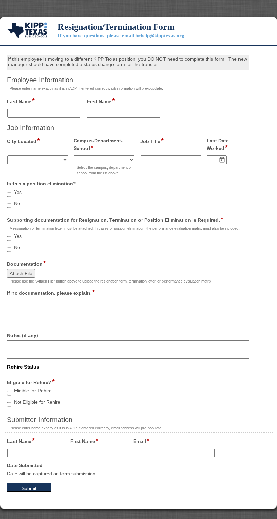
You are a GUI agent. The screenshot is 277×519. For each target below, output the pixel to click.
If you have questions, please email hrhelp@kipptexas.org (121, 35)
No (17, 203)
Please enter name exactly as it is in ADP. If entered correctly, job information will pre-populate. (86, 88)
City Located (23, 141)
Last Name (21, 101)
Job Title (152, 141)
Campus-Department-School (98, 145)
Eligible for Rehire (33, 390)
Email (141, 441)
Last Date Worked (220, 145)
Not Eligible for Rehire (37, 402)
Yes (18, 192)
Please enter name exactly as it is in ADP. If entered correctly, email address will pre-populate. (86, 428)
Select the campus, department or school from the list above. (104, 170)
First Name (101, 101)
